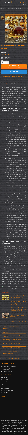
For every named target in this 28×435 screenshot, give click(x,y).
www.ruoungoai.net (7, 371)
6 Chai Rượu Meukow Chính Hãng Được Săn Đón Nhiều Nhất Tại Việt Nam (18, 315)
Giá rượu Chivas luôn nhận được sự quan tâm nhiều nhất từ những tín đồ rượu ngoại (18, 321)
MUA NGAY (14, 72)
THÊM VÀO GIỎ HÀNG (14, 66)
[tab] (5, 83)
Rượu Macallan (4, 382)
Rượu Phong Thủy (5, 388)
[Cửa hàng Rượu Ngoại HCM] (7, 1)
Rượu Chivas (4, 377)
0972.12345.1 (6, 369)
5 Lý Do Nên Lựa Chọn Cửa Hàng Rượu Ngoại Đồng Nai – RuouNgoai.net (18, 303)
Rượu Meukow (4, 386)
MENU (24, 4)
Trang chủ (4, 8)
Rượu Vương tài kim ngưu (7, 390)
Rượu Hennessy (4, 384)
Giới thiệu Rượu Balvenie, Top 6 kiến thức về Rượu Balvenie (18, 296)
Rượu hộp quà (4, 392)
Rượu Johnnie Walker (6, 379)
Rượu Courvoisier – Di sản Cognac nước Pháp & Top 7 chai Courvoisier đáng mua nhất (18, 309)
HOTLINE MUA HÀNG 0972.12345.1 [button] (13, 76)
